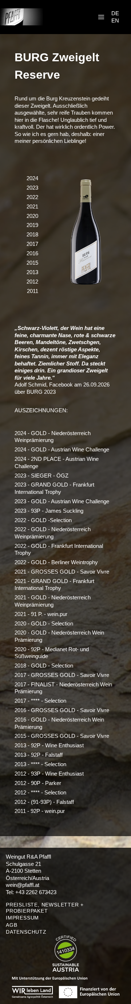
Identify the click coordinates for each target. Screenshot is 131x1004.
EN (115, 20)
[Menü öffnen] (100, 16)
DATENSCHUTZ (26, 932)
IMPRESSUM (22, 918)
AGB (11, 925)
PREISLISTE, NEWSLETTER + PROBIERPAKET (45, 908)
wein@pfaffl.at (22, 885)
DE (115, 13)
